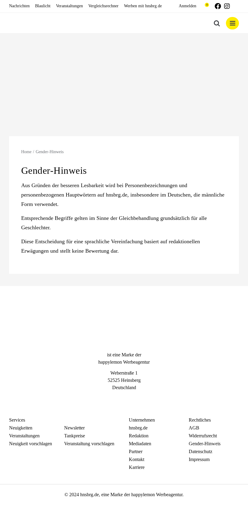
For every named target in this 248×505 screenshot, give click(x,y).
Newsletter (74, 427)
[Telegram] (135, 398)
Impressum (199, 459)
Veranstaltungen (24, 435)
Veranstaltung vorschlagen (89, 443)
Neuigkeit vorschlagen (30, 443)
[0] (204, 6)
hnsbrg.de (138, 427)
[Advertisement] (124, 78)
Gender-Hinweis (204, 443)
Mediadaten (140, 443)
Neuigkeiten (20, 427)
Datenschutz (200, 451)
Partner (135, 451)
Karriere (137, 467)
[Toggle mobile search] (217, 23)
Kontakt (136, 459)
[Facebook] (113, 398)
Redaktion (138, 435)
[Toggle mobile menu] (232, 23)
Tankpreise (74, 435)
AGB (194, 427)
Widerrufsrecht (203, 435)
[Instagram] (124, 398)
